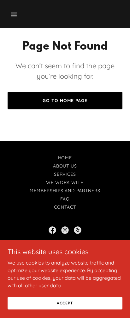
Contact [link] (65, 207)
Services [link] (65, 174)
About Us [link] (65, 166)
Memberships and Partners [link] (65, 190)
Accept (65, 303)
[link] (52, 230)
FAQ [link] (65, 199)
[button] (16, 14)
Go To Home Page (65, 100)
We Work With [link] (65, 182)
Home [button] (65, 158)
